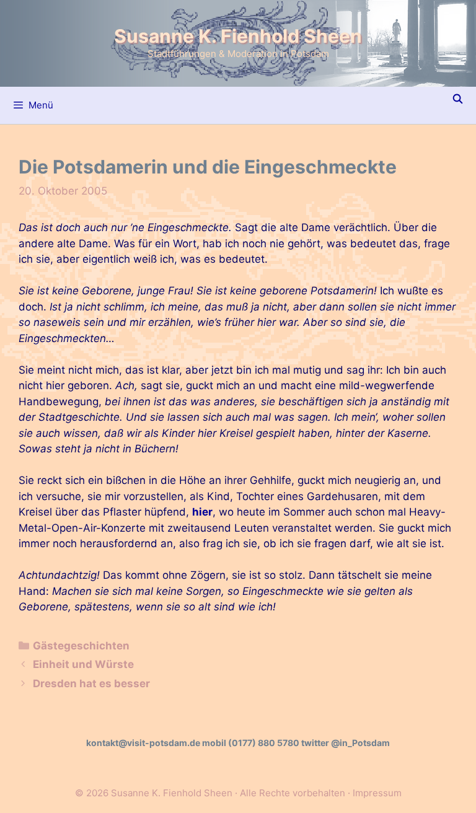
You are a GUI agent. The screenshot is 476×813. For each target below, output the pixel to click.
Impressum (377, 793)
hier (202, 512)
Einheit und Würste (83, 664)
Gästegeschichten (81, 645)
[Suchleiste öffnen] (457, 99)
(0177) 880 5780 (263, 742)
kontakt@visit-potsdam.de (143, 742)
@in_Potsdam (360, 742)
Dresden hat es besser (91, 683)
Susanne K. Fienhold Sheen (238, 36)
